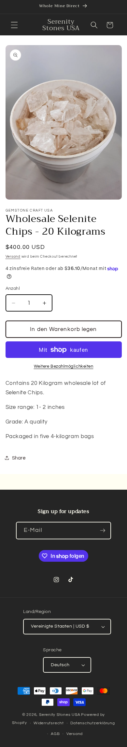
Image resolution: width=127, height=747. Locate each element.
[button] (14, 25)
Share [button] (19, 457)
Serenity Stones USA (59, 715)
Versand (13, 256)
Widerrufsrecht (49, 723)
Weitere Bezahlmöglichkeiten (63, 366)
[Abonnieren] (102, 530)
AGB (55, 734)
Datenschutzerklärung (92, 723)
